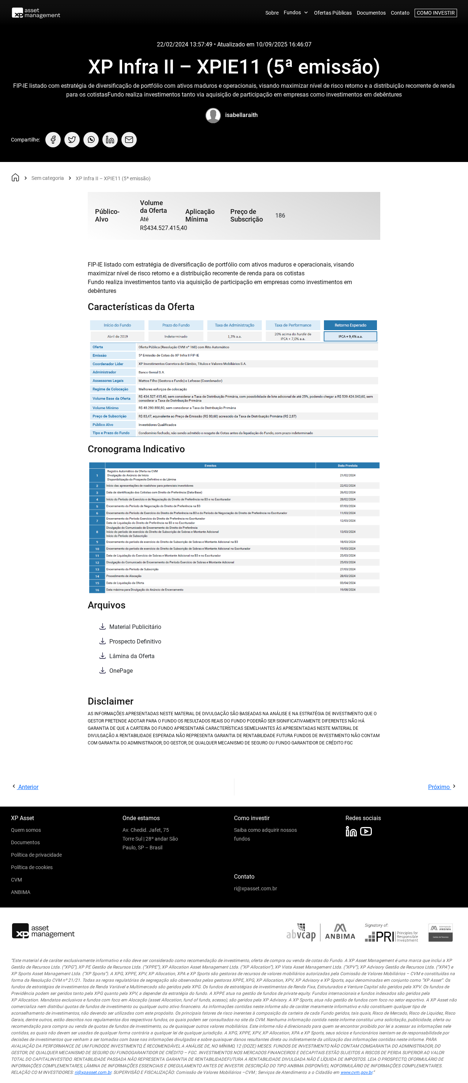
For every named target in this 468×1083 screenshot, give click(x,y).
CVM (16, 880)
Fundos (292, 12)
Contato (400, 13)
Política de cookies (32, 867)
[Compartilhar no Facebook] (53, 139)
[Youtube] (366, 831)
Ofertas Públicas (333, 13)
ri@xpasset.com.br (255, 888)
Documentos (371, 13)
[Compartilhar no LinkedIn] (110, 139)
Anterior (27, 787)
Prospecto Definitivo (134, 641)
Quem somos (26, 830)
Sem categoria (47, 178)
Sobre (272, 13)
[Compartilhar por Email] (129, 139)
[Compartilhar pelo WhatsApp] (91, 139)
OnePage (120, 670)
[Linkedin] (351, 831)
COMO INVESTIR (436, 13)
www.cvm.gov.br (356, 1072)
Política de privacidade (36, 855)
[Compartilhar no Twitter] (72, 139)
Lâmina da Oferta (131, 656)
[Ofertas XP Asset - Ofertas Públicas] (36, 13)
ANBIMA (20, 892)
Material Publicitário (134, 626)
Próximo (439, 787)
